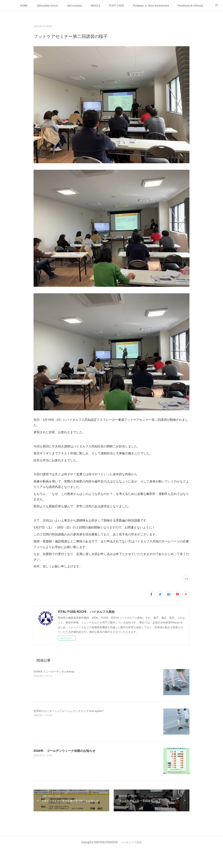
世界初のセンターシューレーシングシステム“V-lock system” (69, 711)
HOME (24, 5)
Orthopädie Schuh (47, 5)
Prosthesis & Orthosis (190, 5)
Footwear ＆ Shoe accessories (151, 5)
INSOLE (95, 5)
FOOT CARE (116, 5)
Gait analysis (74, 5)
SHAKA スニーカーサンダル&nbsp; (54, 671)
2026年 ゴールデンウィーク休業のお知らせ (64, 750)
